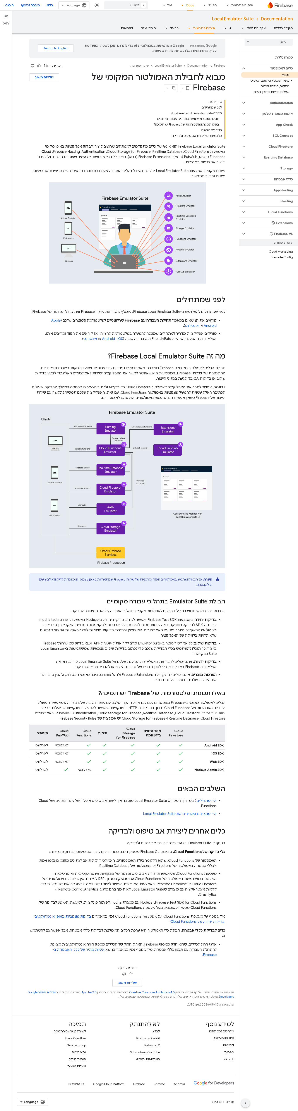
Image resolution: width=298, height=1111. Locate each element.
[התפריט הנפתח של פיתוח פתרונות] (226, 5)
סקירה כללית (283, 28)
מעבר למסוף (30, 5)
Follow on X (152, 1045)
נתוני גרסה (79, 1052)
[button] (272, 68)
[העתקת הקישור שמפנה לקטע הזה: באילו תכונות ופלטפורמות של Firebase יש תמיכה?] (93, 693)
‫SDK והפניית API (223, 1038)
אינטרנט (192, 326)
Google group (76, 1045)
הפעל (212, 5)
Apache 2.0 (89, 992)
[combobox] (126, 5)
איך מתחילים (207, 801)
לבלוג (156, 1031)
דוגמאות (127, 28)
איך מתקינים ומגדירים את (180, 814)
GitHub (229, 1059)
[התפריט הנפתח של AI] (224, 28)
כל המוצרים (76, 1084)
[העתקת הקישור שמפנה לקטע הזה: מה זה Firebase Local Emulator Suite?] (103, 356)
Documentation (277, 19)
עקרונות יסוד (256, 28)
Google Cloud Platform (109, 1084)
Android (210, 326)
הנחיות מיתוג (77, 1059)
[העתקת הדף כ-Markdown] (174, 88)
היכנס (9, 5)
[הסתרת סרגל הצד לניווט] (245, 1103)
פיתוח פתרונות (242, 5)
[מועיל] (39, 65)
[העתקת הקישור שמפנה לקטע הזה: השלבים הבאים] (173, 789)
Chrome (159, 1084)
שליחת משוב (44, 77)
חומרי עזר (148, 28)
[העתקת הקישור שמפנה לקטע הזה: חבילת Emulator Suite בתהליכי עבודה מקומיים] (102, 602)
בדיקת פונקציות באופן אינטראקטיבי (62, 916)
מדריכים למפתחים (221, 1031)
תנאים (230, 1102)
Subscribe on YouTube (145, 1052)
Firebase (219, 65)
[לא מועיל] (32, 65)
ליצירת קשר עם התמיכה (70, 1031)
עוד (169, 5)
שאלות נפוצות (76, 1066)
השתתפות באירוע (148, 1059)
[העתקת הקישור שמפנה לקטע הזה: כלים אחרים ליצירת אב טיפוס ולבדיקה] (103, 831)
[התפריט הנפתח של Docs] (181, 5)
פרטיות (217, 1102)
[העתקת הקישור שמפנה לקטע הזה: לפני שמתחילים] (172, 300)
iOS (120, 339)
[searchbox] (269, 42)
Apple (56, 320)
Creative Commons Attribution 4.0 (152, 992)
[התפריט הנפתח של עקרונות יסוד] (241, 28)
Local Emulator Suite (233, 19)
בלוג (50, 5)
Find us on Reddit (148, 1038)
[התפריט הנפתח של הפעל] (203, 5)
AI (230, 28)
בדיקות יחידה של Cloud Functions (197, 922)
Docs (190, 5)
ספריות (229, 1052)
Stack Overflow (75, 1038)
